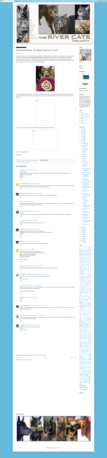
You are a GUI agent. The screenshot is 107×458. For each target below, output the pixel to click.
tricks (86, 373)
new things (82, 326)
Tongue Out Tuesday (86, 172)
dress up (84, 281)
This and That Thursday (84, 203)
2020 (82, 140)
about (85, 247)
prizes (85, 335)
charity (89, 272)
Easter (89, 281)
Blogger (59, 447)
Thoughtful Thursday (87, 363)
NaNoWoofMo (85, 323)
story (80, 352)
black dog (86, 259)
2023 (82, 134)
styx (90, 352)
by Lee (89, 264)
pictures (84, 334)
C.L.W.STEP (22, 220)
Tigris (80, 367)
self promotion (82, 343)
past (90, 329)
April (83, 158)
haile (90, 300)
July (83, 152)
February (84, 161)
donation (88, 280)
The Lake (84, 362)
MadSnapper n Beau (24, 193)
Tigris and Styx (85, 367)
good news (84, 297)
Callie (85, 268)
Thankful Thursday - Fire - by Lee (86, 218)
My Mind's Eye (23, 229)
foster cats (87, 291)
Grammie (89, 297)
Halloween (82, 305)
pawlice (80, 330)
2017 (82, 229)
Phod (85, 333)
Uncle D (85, 377)
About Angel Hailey (85, 114)
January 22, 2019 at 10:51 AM (36, 315)
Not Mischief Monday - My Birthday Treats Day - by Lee (86, 176)
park (88, 329)
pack (90, 327)
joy (82, 313)
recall (80, 339)
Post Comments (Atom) (26, 359)
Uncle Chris (81, 377)
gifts (88, 296)
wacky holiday (82, 379)
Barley (89, 254)
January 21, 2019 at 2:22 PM (35, 265)
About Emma (83, 123)
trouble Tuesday (83, 374)
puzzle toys (83, 338)
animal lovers (81, 250)
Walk (86, 379)
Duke (21, 201)
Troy (90, 374)
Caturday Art (88, 270)
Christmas (81, 273)
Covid (86, 276)
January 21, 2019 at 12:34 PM (31, 220)
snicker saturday (82, 350)
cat (90, 268)
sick (90, 347)
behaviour (85, 255)
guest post (88, 299)
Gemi (84, 296)
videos (85, 378)
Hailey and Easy (87, 302)
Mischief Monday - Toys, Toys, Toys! (86, 212)
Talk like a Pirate (83, 355)
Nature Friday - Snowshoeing (85, 200)
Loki (87, 317)
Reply (21, 179)
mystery (80, 323)
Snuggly (87, 350)
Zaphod (84, 389)
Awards (82, 121)
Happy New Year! (85, 224)
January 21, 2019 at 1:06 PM (33, 241)
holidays (81, 307)
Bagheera (81, 254)
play (87, 334)
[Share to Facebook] (45, 160)
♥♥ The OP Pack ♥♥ (24, 285)
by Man (80, 265)
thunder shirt (88, 366)
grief (80, 299)
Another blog (88, 250)
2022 (82, 136)
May (83, 156)
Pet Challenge (84, 331)
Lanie (80, 315)
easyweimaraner (23, 183)
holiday (89, 306)
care (88, 268)
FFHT (86, 288)
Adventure (81, 249)
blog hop (83, 261)
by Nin (84, 265)
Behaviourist (85, 257)
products (89, 335)
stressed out (85, 352)
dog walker (86, 278)
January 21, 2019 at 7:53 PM (35, 305)
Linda (21, 249)
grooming (84, 299)
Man (85, 318)
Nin (86, 326)
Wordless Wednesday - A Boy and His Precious (86, 187)
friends (87, 293)
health (83, 306)
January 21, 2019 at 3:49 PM (41, 274)
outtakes (86, 327)
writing (90, 387)
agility (90, 249)
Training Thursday (86, 371)
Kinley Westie (23, 297)
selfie (87, 343)
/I (79, 247)
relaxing (84, 339)
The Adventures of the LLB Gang (27, 274)
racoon (88, 338)
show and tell (86, 347)
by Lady (85, 264)
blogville (87, 261)
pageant (80, 329)
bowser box (85, 262)
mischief (81, 320)
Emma (87, 282)
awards (83, 253)
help (86, 306)
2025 (82, 130)
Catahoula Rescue (83, 269)
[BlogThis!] (42, 160)
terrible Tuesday (86, 358)
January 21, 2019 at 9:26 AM (28, 201)
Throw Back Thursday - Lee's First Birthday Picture (86, 183)
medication (89, 318)
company (89, 273)
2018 (82, 227)
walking (89, 379)
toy (86, 370)
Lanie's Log (86, 315)
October (83, 147)
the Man (87, 362)
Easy (80, 282)
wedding (89, 381)
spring (87, 351)
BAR (87, 254)
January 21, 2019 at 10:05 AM (33, 211)
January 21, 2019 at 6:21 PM (32, 297)
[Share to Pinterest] (47, 160)
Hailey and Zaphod (85, 303)
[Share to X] (44, 160)
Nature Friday (84, 325)
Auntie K (89, 251)
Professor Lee (82, 337)
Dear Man (87, 277)
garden (80, 296)
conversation (81, 276)
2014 (82, 234)
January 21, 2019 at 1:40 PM (29, 249)
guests (80, 300)
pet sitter (89, 331)
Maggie (81, 318)
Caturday (83, 270)
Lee (90, 315)
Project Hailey (88, 337)
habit (84, 300)
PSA (80, 338)
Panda (84, 329)
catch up (89, 269)
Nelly (90, 325)
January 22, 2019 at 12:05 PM (33, 325)
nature (90, 323)
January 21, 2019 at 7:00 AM (31, 170)
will (87, 382)
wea (83, 381)
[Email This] (41, 160)
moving (89, 322)
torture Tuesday (82, 370)
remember (89, 339)
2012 (82, 238)
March (83, 160)
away (86, 253)
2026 (82, 129)
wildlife (84, 382)
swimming (89, 354)
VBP (80, 378)
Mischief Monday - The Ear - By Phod (86, 194)
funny (86, 295)
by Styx (88, 265)
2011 (82, 240)
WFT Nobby (22, 170)
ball (85, 254)
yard (80, 389)
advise (86, 249)
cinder (86, 273)
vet (82, 378)
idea (81, 311)
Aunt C (85, 251)
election (83, 282)
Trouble (89, 373)
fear (90, 284)
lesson (80, 317)
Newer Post (18, 357)
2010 (82, 242)
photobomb (89, 333)
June (83, 154)
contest (89, 274)
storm (90, 351)
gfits (86, 296)
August (83, 150)
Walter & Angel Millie (24, 305)
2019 (82, 141)
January (84, 163)
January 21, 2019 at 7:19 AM (34, 183)
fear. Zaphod (82, 285)
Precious (81, 335)
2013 (82, 236)
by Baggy (81, 263)
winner (89, 382)
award (80, 253)
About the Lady (84, 120)
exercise (81, 284)
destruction (81, 278)
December (84, 143)
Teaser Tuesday (88, 357)
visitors (89, 378)
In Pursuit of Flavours (87, 311)
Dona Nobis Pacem (82, 280)
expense (85, 284)
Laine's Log (89, 314)
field (88, 288)
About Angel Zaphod (85, 115)
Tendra (80, 358)
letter (84, 317)
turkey (90, 375)
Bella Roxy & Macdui (24, 265)
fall (88, 284)
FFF (83, 288)
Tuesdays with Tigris (83, 375)
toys (88, 370)
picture (80, 334)
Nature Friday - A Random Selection (86, 180)
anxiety (80, 251)
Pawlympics (85, 330)
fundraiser (81, 295)
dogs (90, 278)
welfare (80, 382)
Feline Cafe (88, 285)
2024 (82, 132)
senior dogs (85, 345)
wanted (80, 381)
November (84, 145)
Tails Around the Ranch (25, 315)
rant (90, 338)
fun (90, 293)
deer (90, 277)
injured (80, 313)
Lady (88, 313)
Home (45, 357)
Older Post (72, 357)
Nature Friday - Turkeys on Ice (85, 215)
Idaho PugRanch (23, 325)
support (85, 354)
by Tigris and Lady (85, 266)
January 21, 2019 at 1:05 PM (33, 229)
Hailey (81, 302)
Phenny (81, 333)
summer (80, 354)
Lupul (90, 317)
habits (86, 300)
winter (80, 384)
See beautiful (88, 342)
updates (89, 377)
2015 (82, 232)
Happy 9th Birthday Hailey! (86, 197)
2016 (82, 231)
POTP (90, 334)
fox (90, 291)
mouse (86, 322)
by (90, 262)
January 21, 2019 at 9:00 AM (35, 193)
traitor (80, 373)
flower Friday (85, 289)
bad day (89, 253)
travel (83, 373)
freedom (83, 293)
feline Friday (82, 286)
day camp (81, 277)
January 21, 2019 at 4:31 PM (35, 285)
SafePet (80, 342)
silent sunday (85, 348)
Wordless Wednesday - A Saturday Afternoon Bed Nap (86, 169)
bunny (89, 262)
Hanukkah (87, 305)
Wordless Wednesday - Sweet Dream (86, 206)
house (85, 307)
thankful (84, 359)
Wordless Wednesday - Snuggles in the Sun (86, 221)
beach (80, 255)
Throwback (84, 366)
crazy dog (89, 276)
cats (80, 270)
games (90, 295)
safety (84, 342)
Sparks (83, 351)
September (84, 149)
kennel (85, 313)
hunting (83, 310)
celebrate (81, 272)
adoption (89, 247)
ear (87, 281)
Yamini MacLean (23, 211)
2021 (82, 138)
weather (86, 381)
